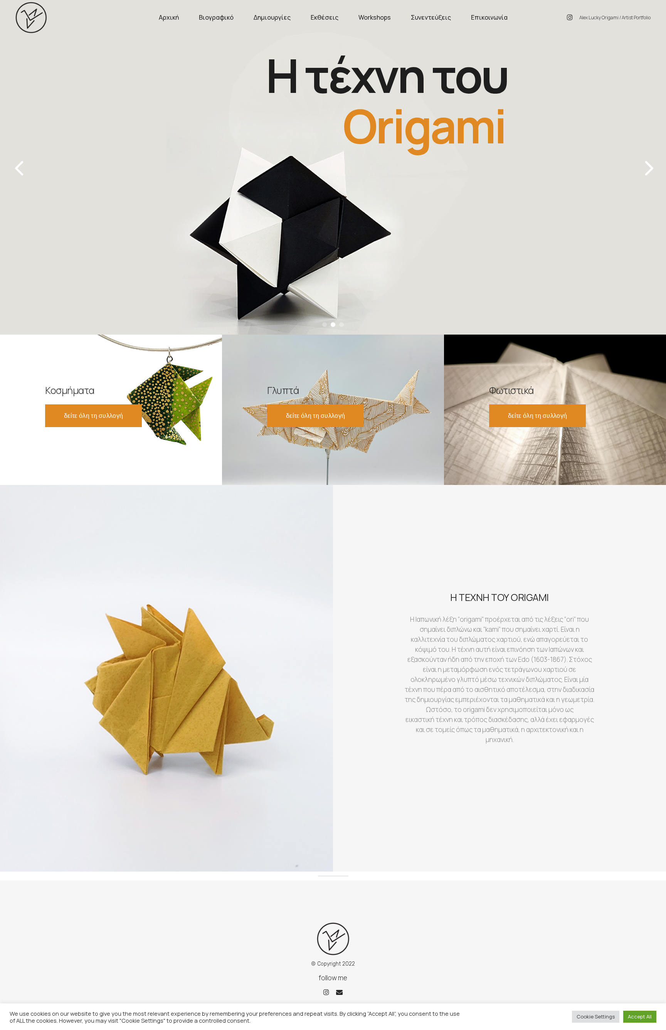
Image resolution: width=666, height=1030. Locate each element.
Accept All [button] (640, 1016)
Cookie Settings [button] (596, 1016)
